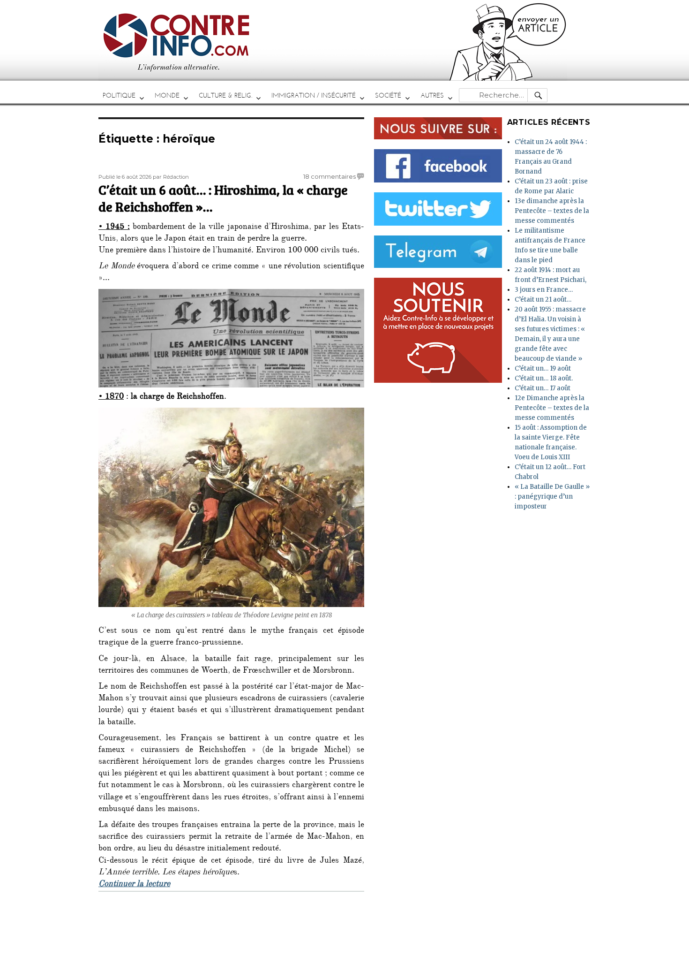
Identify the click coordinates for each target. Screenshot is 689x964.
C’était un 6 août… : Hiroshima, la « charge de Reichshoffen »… (223, 198)
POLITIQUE (119, 95)
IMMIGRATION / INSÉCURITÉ (313, 95)
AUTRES (432, 95)
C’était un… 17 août (542, 388)
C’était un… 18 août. (544, 378)
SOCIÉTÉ (388, 95)
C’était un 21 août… (543, 300)
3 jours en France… (544, 290)
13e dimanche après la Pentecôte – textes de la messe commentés (552, 211)
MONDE (167, 95)
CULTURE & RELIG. (225, 95)
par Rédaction (171, 177)
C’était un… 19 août (543, 368)
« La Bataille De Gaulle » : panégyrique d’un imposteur (552, 496)
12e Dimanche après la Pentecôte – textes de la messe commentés (552, 408)
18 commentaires (329, 176)
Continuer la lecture (134, 884)
